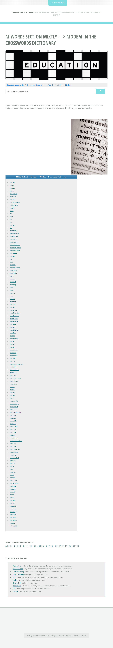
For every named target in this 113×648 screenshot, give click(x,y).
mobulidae (13, 367)
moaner (12, 279)
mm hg (12, 225)
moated (12, 293)
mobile (12, 307)
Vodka (15, 580)
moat (11, 287)
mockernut (13, 438)
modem (12, 523)
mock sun (13, 409)
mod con (13, 472)
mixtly (12, 185)
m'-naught (13, 526)
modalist (13, 486)
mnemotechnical (15, 248)
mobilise (13, 324)
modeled (13, 506)
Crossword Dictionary (24, 12)
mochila (12, 395)
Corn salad (17, 583)
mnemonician (14, 234)
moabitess (13, 270)
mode (12, 495)
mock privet (14, 407)
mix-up (12, 182)
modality (13, 489)
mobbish (13, 302)
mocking (13, 446)
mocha (12, 387)
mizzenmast (14, 205)
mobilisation (14, 322)
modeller (13, 517)
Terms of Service (79, 635)
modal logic (14, 480)
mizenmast (13, 194)
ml (11, 214)
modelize (13, 515)
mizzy (12, 211)
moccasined (14, 381)
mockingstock (14, 458)
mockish (13, 461)
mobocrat (13, 353)
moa (11, 262)
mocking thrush (15, 449)
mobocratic (13, 356)
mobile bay (13, 310)
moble (12, 341)
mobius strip (14, 339)
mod (11, 469)
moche (12, 390)
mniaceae (13, 253)
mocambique (14, 370)
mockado (13, 424)
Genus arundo (18, 569)
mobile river (14, 319)
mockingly (13, 455)
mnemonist (14, 239)
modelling (13, 520)
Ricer (14, 577)
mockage (13, 429)
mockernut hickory (16, 441)
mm (11, 222)
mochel (12, 392)
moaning (13, 285)
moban (12, 299)
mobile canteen (15, 313)
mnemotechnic (15, 245)
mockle (12, 463)
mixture (12, 188)
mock (12, 398)
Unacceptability (18, 571)
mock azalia (14, 401)
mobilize (13, 333)
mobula (12, 361)
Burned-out (17, 586)
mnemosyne (14, 242)
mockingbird (14, 452)
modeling (13, 512)
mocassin (13, 373)
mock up (13, 415)
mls (11, 219)
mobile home (14, 316)
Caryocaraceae (18, 574)
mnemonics (14, 236)
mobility (12, 327)
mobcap (12, 304)
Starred (15, 591)
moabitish (13, 273)
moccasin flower (15, 378)
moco (12, 466)
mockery (13, 444)
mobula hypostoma (16, 364)
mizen (12, 191)
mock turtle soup (15, 412)
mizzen (12, 199)
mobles (12, 344)
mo (11, 259)
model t (12, 503)
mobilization (14, 330)
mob (11, 296)
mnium (12, 256)
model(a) (13, 500)
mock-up (13, 418)
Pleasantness (17, 566)
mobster (13, 358)
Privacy (68, 635)
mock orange (14, 404)
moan (12, 276)
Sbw (14, 588)
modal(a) (13, 478)
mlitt (11, 217)
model (12, 497)
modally (12, 492)
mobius (12, 336)
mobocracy (13, 350)
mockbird (13, 432)
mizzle (12, 208)
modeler (13, 509)
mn (11, 228)
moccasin (13, 375)
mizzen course (15, 202)
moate (12, 290)
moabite (13, 265)
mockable (13, 421)
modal (12, 475)
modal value (14, 483)
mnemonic (13, 231)
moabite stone (15, 268)
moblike (12, 347)
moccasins (13, 384)
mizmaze (13, 197)
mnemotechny (15, 251)
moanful (13, 282)
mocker (12, 435)
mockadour (14, 427)
